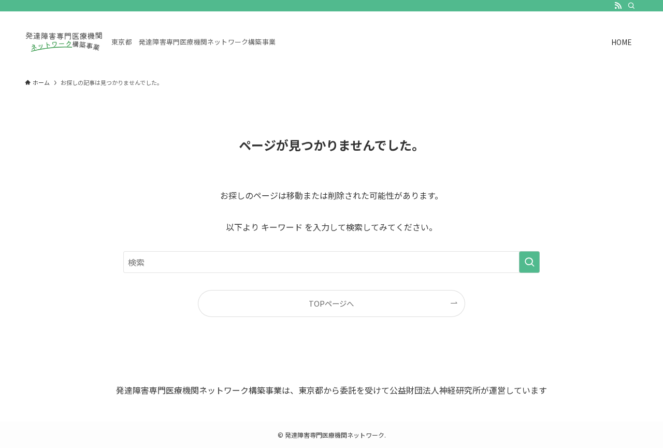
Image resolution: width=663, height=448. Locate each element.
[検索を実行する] (529, 262)
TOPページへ (331, 303)
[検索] (631, 5)
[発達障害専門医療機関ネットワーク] (64, 42)
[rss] (618, 5)
